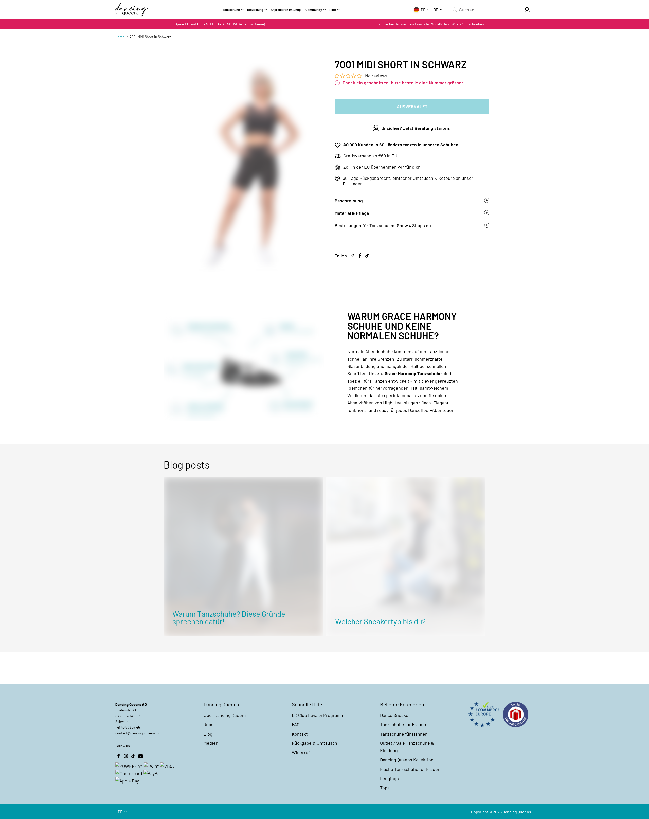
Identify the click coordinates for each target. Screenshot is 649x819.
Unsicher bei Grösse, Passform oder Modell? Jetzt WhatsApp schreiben (429, 24)
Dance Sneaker (395, 715)
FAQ (295, 724)
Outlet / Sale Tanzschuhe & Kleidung (407, 746)
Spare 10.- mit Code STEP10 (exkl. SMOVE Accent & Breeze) (220, 24)
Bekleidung (255, 10)
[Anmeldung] (526, 9)
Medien (211, 743)
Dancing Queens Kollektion (407, 759)
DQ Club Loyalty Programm (318, 715)
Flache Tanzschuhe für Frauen (410, 769)
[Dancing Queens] (131, 10)
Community (313, 10)
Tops (385, 787)
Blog (208, 734)
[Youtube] (140, 756)
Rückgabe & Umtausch (314, 743)
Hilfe (332, 10)
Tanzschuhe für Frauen (403, 724)
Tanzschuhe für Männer (403, 734)
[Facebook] (360, 255)
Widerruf (301, 752)
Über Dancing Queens (225, 715)
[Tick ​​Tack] (367, 255)
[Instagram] (352, 255)
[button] (349, 75)
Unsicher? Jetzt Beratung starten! (416, 128)
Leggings (389, 778)
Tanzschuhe (231, 10)
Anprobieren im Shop (286, 10)
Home (119, 36)
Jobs (208, 724)
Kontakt (300, 734)
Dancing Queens (516, 811)
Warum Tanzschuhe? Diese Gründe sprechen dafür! (228, 617)
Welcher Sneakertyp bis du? (380, 621)
